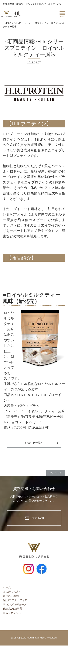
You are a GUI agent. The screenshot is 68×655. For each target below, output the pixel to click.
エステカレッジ (12, 612)
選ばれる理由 (11, 595)
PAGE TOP (55, 473)
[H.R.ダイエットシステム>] (17, 14)
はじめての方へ (12, 591)
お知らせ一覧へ (34, 442)
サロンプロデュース (15, 604)
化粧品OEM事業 (12, 608)
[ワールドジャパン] (6, 14)
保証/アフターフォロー (16, 600)
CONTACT (38, 518)
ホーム (7, 587)
